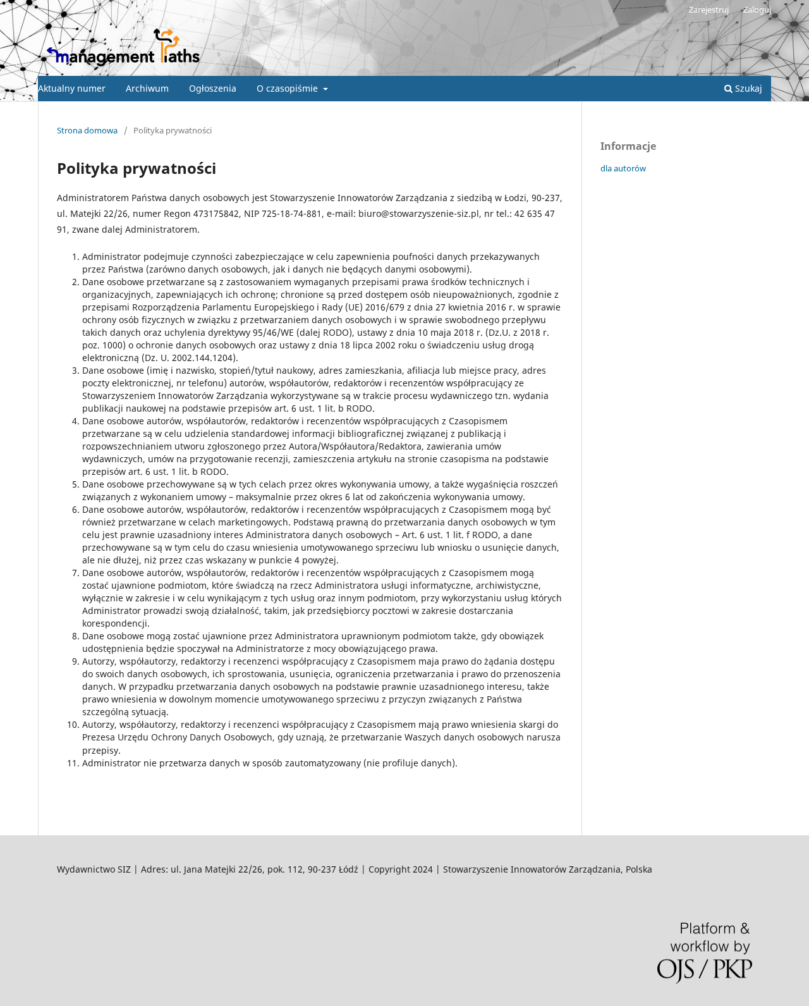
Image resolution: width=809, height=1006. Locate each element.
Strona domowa (87, 130)
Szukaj (747, 88)
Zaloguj (757, 9)
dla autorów (623, 168)
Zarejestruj (709, 9)
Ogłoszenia (212, 88)
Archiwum (147, 88)
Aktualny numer (72, 88)
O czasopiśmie (288, 88)
